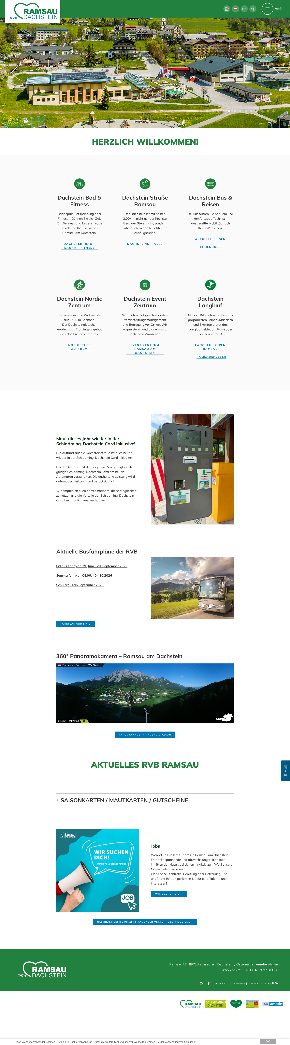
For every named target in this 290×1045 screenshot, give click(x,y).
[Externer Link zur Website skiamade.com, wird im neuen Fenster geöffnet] (273, 1004)
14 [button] (273, 111)
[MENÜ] (267, 9)
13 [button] (268, 111)
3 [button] (212, 111)
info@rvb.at (231, 970)
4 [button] (218, 111)
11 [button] (257, 111)
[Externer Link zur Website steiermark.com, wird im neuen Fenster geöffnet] (236, 1004)
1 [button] (201, 111)
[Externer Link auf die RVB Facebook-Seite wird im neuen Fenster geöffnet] (208, 984)
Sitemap (253, 983)
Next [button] (275, 72)
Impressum (238, 983)
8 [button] (240, 111)
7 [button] (235, 111)
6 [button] (229, 111)
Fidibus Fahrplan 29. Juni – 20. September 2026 (91, 566)
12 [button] (262, 111)
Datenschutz (221, 983)
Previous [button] (14, 72)
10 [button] (251, 111)
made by (266, 983)
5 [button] (224, 111)
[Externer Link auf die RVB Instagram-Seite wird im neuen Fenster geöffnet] (201, 984)
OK (268, 1041)
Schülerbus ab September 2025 (80, 585)
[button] (79, 246)
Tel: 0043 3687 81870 (260, 970)
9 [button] (246, 111)
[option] (145, 73)
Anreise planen (267, 964)
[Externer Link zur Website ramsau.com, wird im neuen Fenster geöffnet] (190, 1004)
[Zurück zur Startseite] (32, 11)
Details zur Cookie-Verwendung (74, 1041)
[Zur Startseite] (226, 8)
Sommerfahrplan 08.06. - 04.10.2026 (84, 575)
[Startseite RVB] (43, 970)
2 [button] (207, 111)
